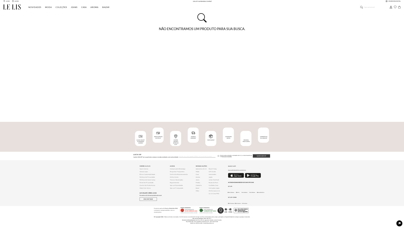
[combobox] (375, 7)
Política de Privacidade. (227, 156)
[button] (148, 199)
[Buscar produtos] (361, 7)
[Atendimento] (399, 223)
